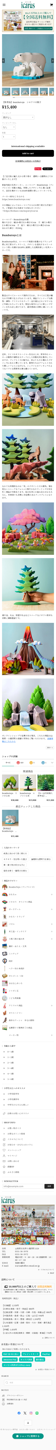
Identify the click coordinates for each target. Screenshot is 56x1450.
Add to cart (28, 153)
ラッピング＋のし (9, 123)
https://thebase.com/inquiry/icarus (21, 211)
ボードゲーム (15, 909)
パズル (12, 924)
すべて (8, 762)
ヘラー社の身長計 (16, 968)
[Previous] (3, 60)
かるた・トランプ (16, 917)
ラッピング (6, 113)
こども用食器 (15, 998)
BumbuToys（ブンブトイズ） (22, 887)
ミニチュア (14, 954)
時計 (11, 961)
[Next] (52, 60)
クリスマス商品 (15, 1005)
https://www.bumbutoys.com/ (16, 199)
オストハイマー (15, 1013)
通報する (50, 748)
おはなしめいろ (15, 983)
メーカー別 (14, 1035)
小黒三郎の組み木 (16, 939)
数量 (4, 133)
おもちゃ (13, 894)
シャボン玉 (14, 991)
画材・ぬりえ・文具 (17, 946)
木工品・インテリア (17, 931)
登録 (49, 1186)
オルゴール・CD (16, 976)
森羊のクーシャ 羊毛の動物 (21, 1020)
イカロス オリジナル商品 (20, 902)
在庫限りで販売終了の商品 (20, 1028)
